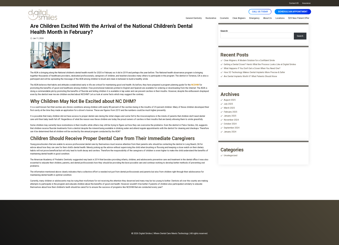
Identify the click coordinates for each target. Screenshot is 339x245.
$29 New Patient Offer (298, 18)
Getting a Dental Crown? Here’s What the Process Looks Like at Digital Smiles (260, 64)
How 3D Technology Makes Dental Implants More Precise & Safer (254, 72)
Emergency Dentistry (139, 224)
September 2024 (231, 127)
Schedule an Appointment (293, 11)
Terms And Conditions (217, 224)
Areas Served (182, 224)
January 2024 (230, 131)
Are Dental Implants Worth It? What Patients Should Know (250, 76)
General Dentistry (194, 18)
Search (224, 31)
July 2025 (228, 104)
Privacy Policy (198, 224)
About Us (267, 18)
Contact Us (168, 224)
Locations (280, 18)
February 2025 (230, 112)
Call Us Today (260, 11)
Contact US (294, 3)
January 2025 (230, 116)
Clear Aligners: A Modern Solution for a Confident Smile (249, 60)
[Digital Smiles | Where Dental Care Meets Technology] (75, 14)
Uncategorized (230, 155)
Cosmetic (224, 18)
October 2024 (230, 123)
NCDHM (195, 85)
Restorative (211, 18)
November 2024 (231, 120)
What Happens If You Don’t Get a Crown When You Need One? (252, 68)
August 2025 (230, 100)
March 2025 (229, 108)
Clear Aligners (239, 18)
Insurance (306, 3)
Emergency (254, 18)
